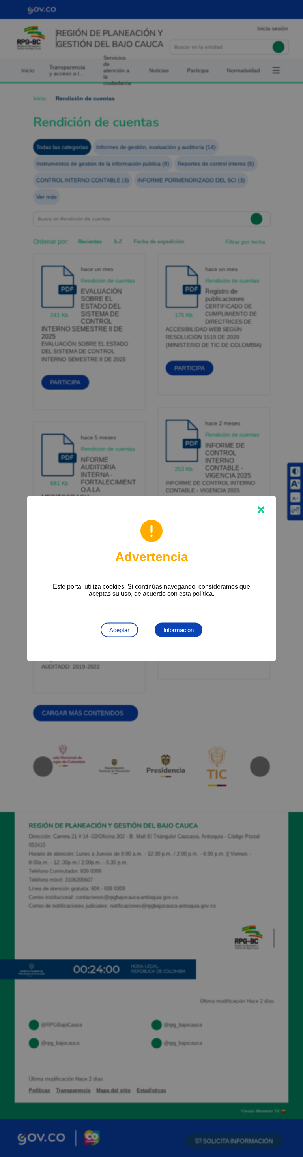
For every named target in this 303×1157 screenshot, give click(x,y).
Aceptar (119, 630)
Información (178, 630)
